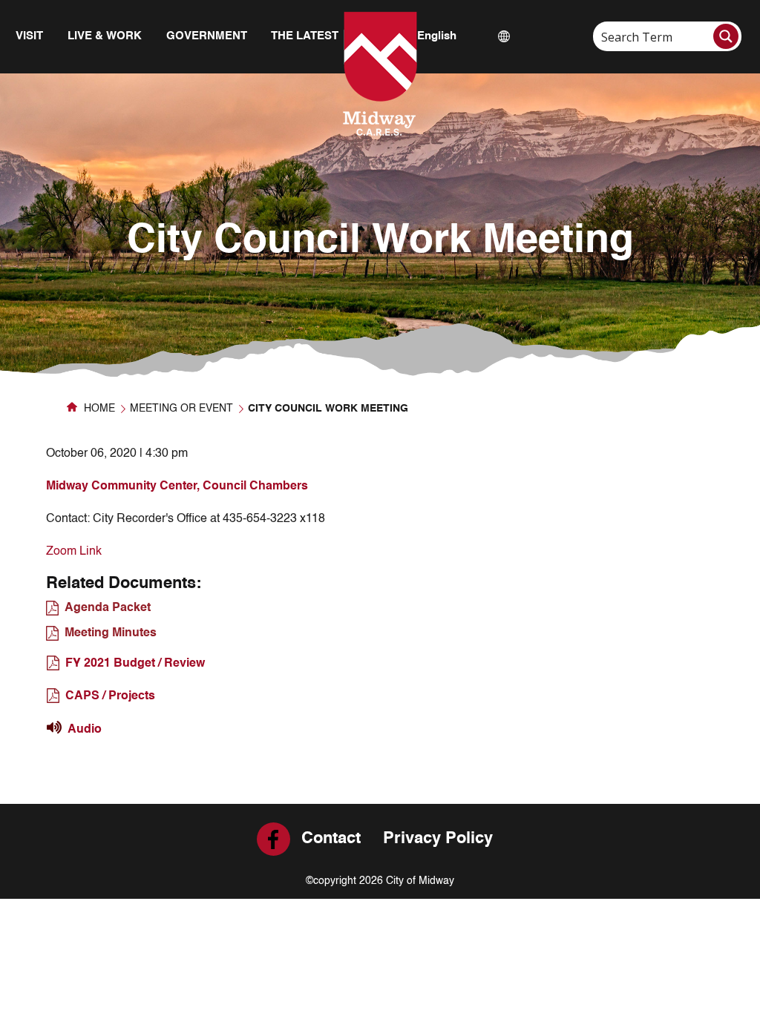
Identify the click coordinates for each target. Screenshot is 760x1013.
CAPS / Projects (110, 696)
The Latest (304, 36)
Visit (29, 36)
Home (98, 408)
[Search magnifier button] (725, 36)
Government (206, 36)
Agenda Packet (108, 608)
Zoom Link (74, 552)
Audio (85, 730)
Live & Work (105, 36)
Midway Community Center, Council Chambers (177, 486)
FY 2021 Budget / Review (135, 664)
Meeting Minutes (111, 633)
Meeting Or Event (181, 408)
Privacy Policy (438, 839)
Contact (331, 839)
